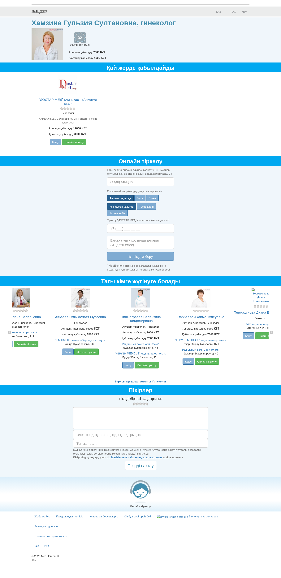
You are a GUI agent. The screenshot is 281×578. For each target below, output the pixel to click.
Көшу (55, 142)
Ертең (152, 198)
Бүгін (140, 198)
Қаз (36, 545)
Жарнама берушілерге (104, 516)
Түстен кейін (117, 213)
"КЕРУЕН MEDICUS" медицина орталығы (140, 353)
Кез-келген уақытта (121, 206)
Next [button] (271, 333)
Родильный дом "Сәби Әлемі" (140, 344)
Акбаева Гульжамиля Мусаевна (80, 316)
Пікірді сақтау (141, 465)
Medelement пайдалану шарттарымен (136, 457)
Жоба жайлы (42, 516)
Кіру (244, 11)
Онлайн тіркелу (74, 142)
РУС (233, 11)
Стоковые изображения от (50, 536)
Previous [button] (9, 333)
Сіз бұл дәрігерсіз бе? (137, 516)
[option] (140, 333)
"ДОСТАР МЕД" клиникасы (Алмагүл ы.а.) (68, 101)
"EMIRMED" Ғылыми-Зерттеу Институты (80, 340)
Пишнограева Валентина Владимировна (141, 318)
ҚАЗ (218, 11)
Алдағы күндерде (120, 198)
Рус (46, 545)
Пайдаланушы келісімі (70, 516)
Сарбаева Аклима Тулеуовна (200, 316)
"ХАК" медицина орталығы (20, 332)
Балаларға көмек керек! (203, 516)
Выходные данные (46, 526)
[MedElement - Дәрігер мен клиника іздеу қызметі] (39, 11)
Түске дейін (146, 206)
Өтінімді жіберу (140, 256)
